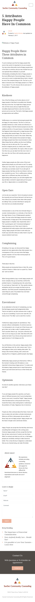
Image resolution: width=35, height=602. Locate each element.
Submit (7, 521)
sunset (10, 31)
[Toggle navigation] (31, 5)
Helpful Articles (18, 33)
